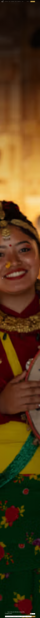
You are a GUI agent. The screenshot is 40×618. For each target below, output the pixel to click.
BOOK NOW (33, 616)
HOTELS (9, 1)
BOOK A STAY (32, 1)
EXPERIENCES (12, 1)
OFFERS (16, 1)
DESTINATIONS (6, 1)
